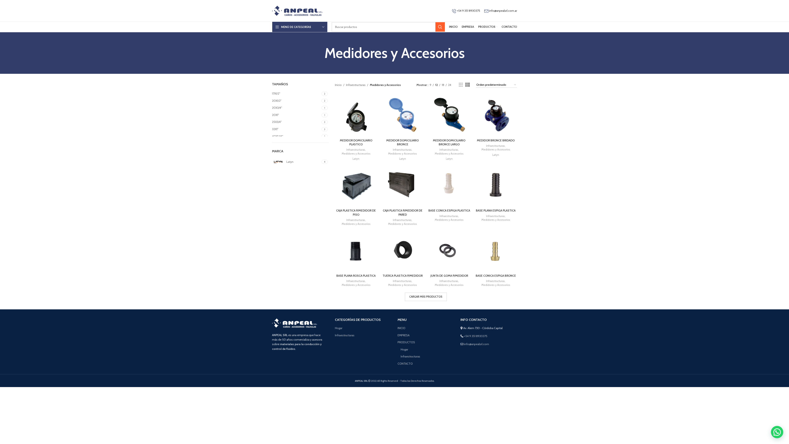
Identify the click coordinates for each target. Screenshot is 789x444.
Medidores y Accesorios (356, 153)
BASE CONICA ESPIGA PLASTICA (449, 210)
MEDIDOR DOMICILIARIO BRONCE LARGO (449, 142)
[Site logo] (297, 10)
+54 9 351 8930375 (468, 11)
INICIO (401, 328)
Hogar (338, 328)
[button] (777, 432)
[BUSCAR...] (440, 27)
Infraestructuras (356, 85)
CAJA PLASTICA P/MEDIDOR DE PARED (402, 212)
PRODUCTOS (406, 342)
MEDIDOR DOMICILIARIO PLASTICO (356, 142)
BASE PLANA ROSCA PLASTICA (356, 276)
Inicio (338, 85)
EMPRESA (403, 335)
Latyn (356, 158)
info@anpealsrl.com (476, 344)
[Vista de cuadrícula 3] (461, 84)
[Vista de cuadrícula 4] (467, 84)
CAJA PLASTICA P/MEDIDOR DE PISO (356, 212)
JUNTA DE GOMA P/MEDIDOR (449, 276)
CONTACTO (405, 363)
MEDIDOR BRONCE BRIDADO (496, 140)
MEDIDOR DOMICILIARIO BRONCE (402, 142)
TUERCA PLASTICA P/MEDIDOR (403, 276)
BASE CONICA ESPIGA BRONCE (496, 276)
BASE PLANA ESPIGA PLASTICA (496, 210)
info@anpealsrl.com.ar (503, 11)
